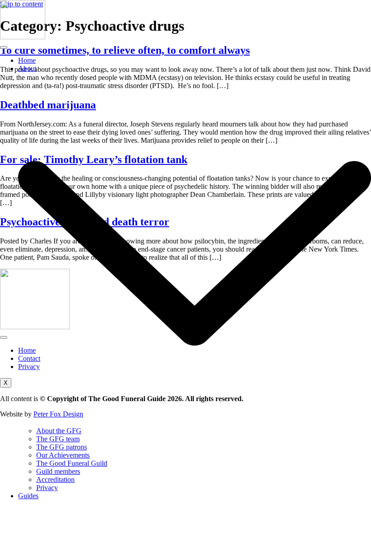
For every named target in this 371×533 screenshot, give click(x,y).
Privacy (47, 487)
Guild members (58, 471)
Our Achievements (63, 455)
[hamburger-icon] (3, 47)
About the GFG (58, 431)
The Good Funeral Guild (71, 463)
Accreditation (55, 479)
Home (27, 60)
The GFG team (58, 439)
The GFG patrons (61, 447)
